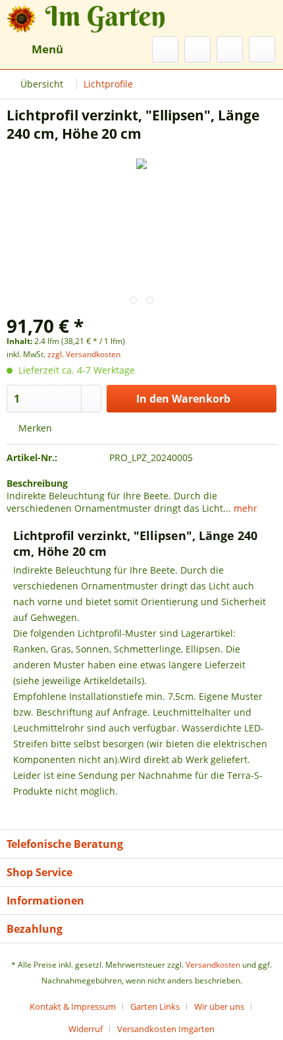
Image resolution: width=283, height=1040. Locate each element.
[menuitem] (35, 49)
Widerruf (85, 1029)
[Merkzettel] (197, 49)
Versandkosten (213, 964)
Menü (47, 49)
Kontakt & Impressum (73, 1006)
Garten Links (155, 1006)
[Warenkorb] (262, 49)
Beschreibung (37, 483)
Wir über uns (219, 1006)
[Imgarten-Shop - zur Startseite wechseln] (74, 18)
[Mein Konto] (230, 49)
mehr (244, 508)
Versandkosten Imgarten (166, 1029)
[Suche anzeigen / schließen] (165, 49)
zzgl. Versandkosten (83, 354)
